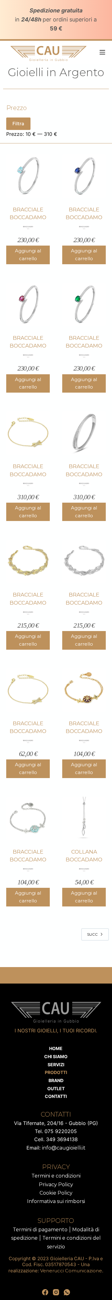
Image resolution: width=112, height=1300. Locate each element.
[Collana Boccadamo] (84, 818)
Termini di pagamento (40, 1230)
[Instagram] (56, 1292)
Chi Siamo (56, 1056)
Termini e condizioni (56, 1176)
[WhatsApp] (67, 1292)
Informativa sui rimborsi (56, 1201)
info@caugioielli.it (64, 1148)
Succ (92, 934)
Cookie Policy (56, 1193)
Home (56, 1048)
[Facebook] (45, 1292)
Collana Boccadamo (84, 856)
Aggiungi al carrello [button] (28, 254)
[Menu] (102, 52)
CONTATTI (56, 1096)
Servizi (56, 1064)
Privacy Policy (56, 1184)
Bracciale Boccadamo (28, 213)
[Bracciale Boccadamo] (28, 176)
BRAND (56, 1080)
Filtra (18, 124)
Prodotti (56, 1072)
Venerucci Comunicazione (71, 1271)
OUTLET (56, 1088)
